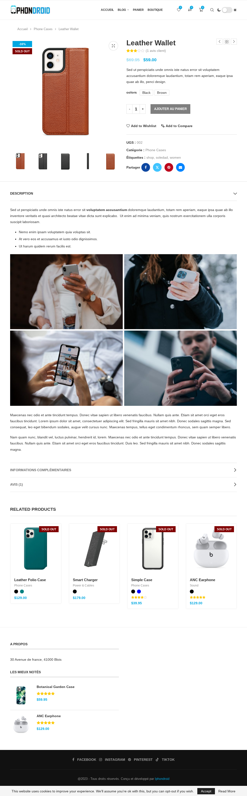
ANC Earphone (202, 580)
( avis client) (156, 51)
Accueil (107, 10)
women (175, 157)
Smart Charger (85, 580)
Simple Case (141, 580)
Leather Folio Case (30, 580)
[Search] (212, 10)
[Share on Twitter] (157, 167)
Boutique (155, 10)
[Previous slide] (15, 161)
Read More (226, 791)
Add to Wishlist (143, 126)
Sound (194, 585)
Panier (138, 10)
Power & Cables (83, 585)
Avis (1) (16, 484)
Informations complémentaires (40, 470)
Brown (162, 93)
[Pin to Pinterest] (169, 167)
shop (150, 157)
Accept (206, 791)
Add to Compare (179, 126)
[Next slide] (116, 161)
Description (21, 193)
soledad (162, 157)
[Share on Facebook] (145, 167)
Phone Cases (43, 29)
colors (131, 92)
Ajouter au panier (170, 109)
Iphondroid (162, 779)
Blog (122, 10)
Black (146, 93)
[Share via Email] (180, 167)
